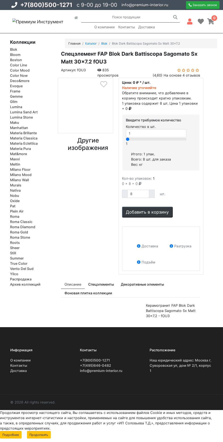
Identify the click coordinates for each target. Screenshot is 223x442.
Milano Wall (19, 180)
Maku (14, 122)
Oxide (15, 201)
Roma (14, 216)
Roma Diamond (22, 227)
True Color (18, 263)
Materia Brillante (23, 133)
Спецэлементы (101, 284)
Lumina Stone (21, 117)
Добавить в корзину (147, 212)
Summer (17, 258)
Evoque (16, 86)
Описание (72, 284)
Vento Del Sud (22, 268)
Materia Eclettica (24, 143)
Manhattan (19, 128)
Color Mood (20, 70)
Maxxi (15, 159)
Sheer (15, 248)
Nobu (14, 195)
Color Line (18, 65)
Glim (13, 101)
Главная (74, 43)
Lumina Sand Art (24, 112)
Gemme (16, 96)
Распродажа (21, 279)
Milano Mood (21, 174)
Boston (16, 60)
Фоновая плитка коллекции (88, 293)
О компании (104, 27)
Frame (15, 91)
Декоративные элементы (142, 284)
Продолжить (38, 435)
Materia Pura (20, 148)
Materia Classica (23, 138)
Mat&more (18, 154)
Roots (15, 242)
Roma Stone (20, 237)
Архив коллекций (25, 284)
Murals (15, 185)
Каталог (91, 43)
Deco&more (19, 81)
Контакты (126, 27)
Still (13, 253)
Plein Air (17, 211)
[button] (190, 20)
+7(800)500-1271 (46, 4)
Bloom (15, 54)
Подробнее (10, 435)
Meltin (15, 164)
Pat (12, 206)
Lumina (16, 107)
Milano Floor (20, 169)
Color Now (19, 75)
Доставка (146, 27)
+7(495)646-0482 (95, 365)
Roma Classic (21, 221)
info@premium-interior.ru (145, 5)
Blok (13, 49)
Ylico (14, 274)
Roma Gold (19, 232)
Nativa (15, 190)
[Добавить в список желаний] (104, 84)
